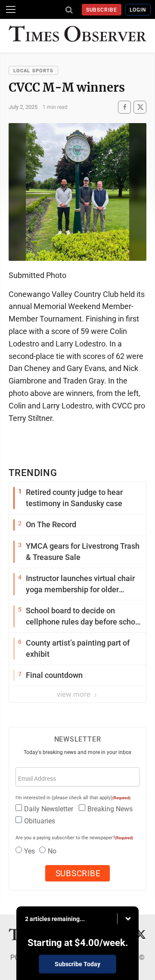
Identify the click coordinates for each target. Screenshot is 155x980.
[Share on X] (140, 107)
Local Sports (33, 71)
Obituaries (39, 821)
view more (74, 694)
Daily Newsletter (48, 809)
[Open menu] (11, 9)
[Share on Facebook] (124, 107)
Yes (29, 851)
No (52, 851)
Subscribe (102, 10)
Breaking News (110, 809)
